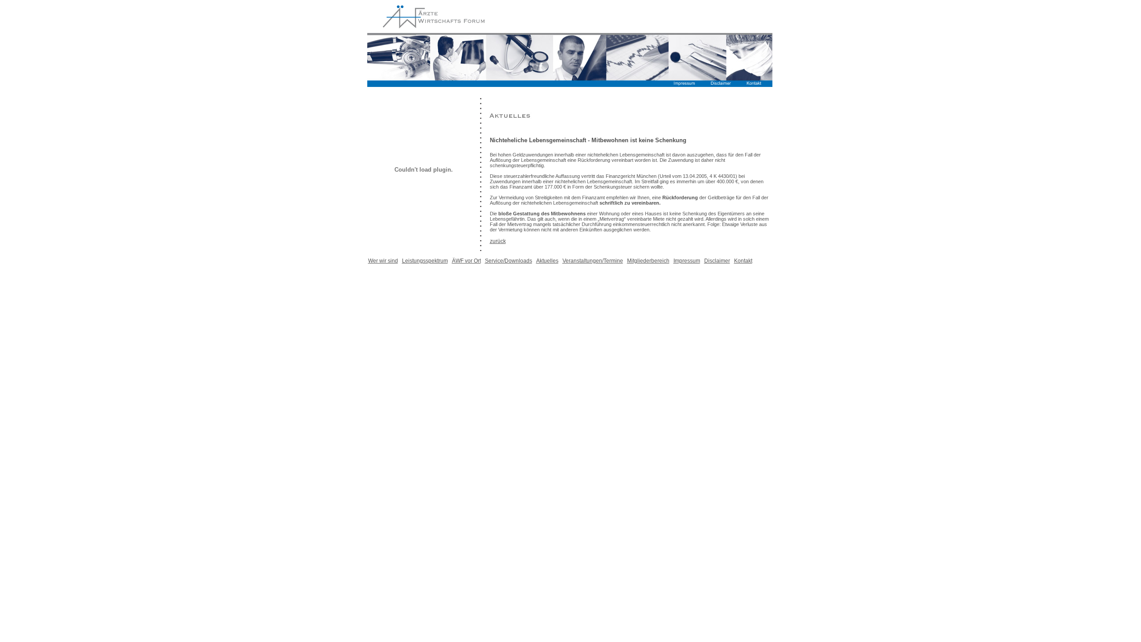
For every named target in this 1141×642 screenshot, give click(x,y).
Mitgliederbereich (648, 261)
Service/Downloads (508, 261)
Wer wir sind (383, 261)
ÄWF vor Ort (466, 261)
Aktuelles (547, 261)
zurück (498, 241)
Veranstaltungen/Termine (592, 261)
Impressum (686, 261)
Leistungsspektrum (425, 261)
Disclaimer (717, 261)
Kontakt (743, 261)
